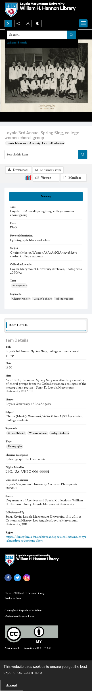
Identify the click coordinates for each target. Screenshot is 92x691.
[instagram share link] (26, 577)
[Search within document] (82, 154)
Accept (11, 685)
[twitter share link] (17, 577)
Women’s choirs (42, 298)
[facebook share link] (8, 577)
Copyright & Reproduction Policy (23, 610)
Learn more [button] (33, 672)
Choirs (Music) (21, 298)
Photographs (19, 285)
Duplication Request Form (19, 616)
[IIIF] (28, 177)
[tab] (46, 196)
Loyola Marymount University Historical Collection (35, 143)
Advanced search (17, 42)
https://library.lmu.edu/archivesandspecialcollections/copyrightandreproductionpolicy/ (46, 539)
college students (64, 298)
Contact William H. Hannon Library (24, 593)
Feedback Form (12, 598)
